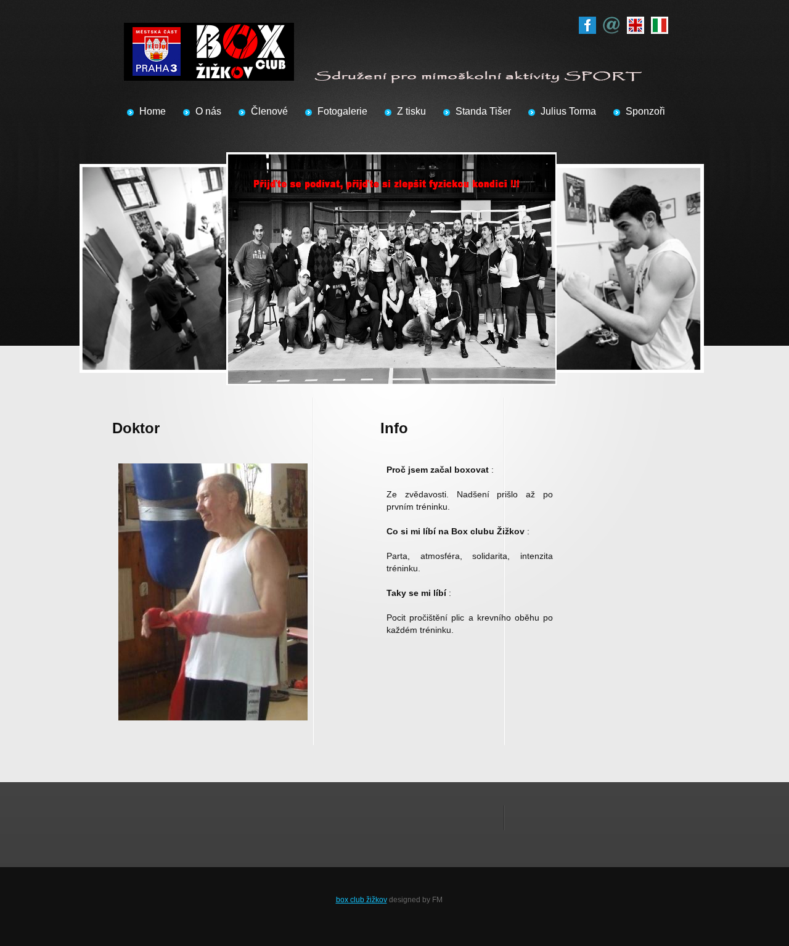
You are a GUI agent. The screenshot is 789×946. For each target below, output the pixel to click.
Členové (269, 111)
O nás (208, 111)
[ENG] (635, 23)
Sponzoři (645, 111)
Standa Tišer (483, 111)
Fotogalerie (342, 111)
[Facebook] (587, 23)
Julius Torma (568, 111)
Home (152, 111)
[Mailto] (611, 23)
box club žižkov (361, 899)
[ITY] (659, 23)
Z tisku (411, 111)
